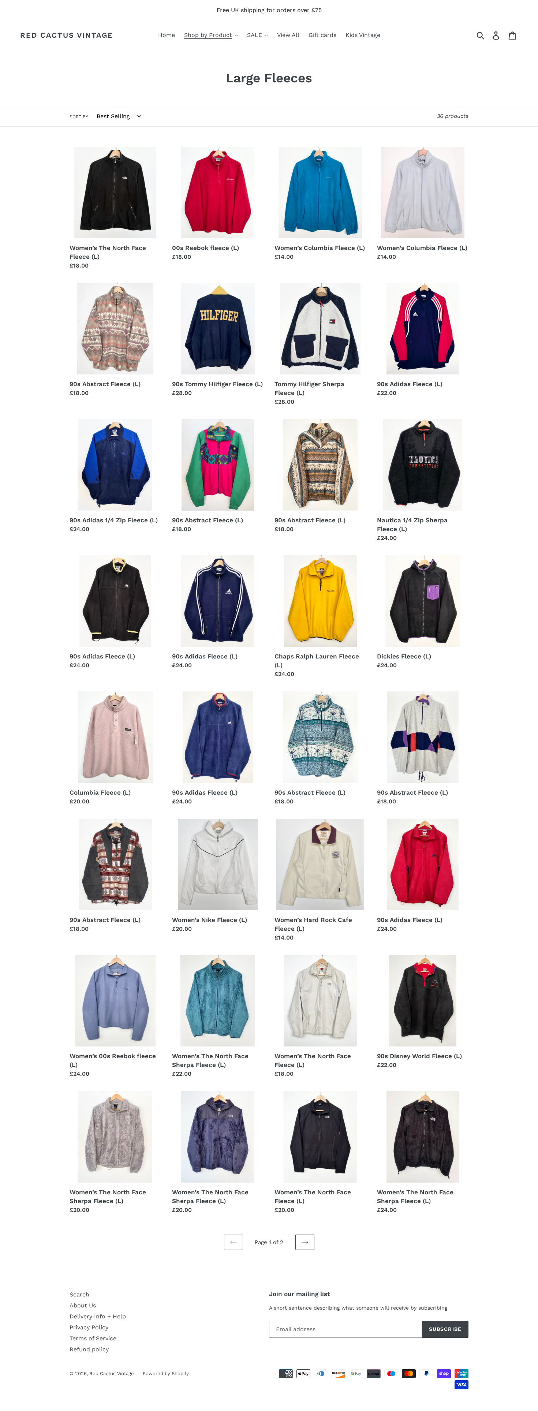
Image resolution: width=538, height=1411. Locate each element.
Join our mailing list (299, 1294)
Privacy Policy (89, 1327)
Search (79, 1294)
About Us (83, 1305)
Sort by (79, 116)
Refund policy (89, 1349)
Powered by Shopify (166, 1373)
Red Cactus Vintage (66, 35)
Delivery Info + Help (98, 1316)
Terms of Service (93, 1338)
